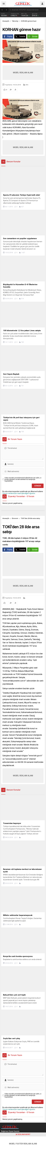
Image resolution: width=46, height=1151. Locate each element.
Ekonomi (15, 518)
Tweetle (22, 36)
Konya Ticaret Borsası (19, 10)
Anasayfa (5, 21)
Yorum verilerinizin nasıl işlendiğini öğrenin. (18, 493)
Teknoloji (15, 21)
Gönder (35, 36)
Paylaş (9, 36)
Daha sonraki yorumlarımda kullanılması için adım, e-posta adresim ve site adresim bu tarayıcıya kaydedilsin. (23, 479)
